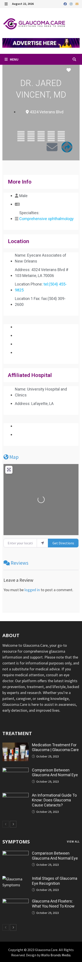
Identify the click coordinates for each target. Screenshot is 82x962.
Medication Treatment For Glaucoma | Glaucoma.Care (55, 747)
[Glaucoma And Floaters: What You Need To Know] (15, 901)
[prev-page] (5, 824)
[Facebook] (66, 3)
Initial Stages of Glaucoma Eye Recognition (54, 881)
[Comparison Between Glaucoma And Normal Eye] (15, 770)
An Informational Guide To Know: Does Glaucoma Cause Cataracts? (54, 800)
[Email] (77, 3)
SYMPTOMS (16, 841)
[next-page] (13, 824)
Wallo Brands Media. (56, 955)
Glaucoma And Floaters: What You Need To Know (53, 903)
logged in (32, 589)
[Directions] (66, 147)
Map (14, 457)
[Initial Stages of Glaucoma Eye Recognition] (15, 878)
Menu (13, 59)
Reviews (19, 563)
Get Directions (63, 543)
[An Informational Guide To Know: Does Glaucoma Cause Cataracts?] (15, 795)
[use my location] (42, 543)
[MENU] (6, 4)
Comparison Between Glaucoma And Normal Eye (55, 772)
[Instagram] (71, 3)
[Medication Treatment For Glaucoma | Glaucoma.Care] (15, 745)
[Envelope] (52, 147)
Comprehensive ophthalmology (46, 218)
